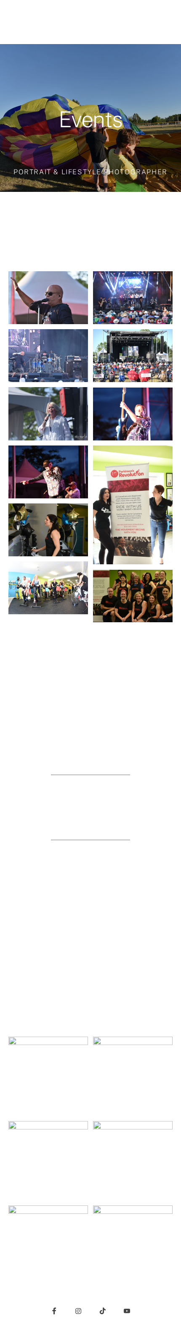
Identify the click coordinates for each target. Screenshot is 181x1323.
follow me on (91, 862)
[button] (166, 22)
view (90, 797)
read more (91, 732)
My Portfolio (90, 813)
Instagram (91, 878)
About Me (90, 748)
